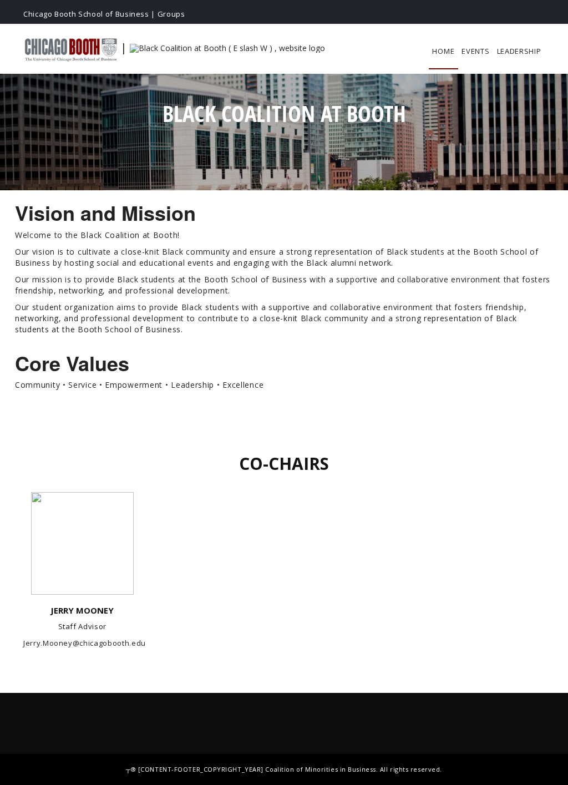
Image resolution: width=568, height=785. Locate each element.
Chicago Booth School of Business (86, 14)
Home (443, 51)
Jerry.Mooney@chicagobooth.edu (84, 643)
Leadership (519, 51)
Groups (171, 14)
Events (475, 51)
